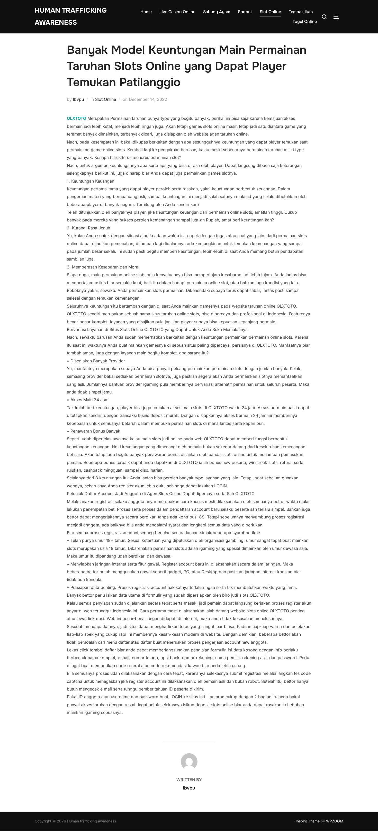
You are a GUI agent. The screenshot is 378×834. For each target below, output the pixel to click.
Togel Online (305, 21)
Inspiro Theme (308, 821)
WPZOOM (334, 821)
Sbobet (245, 11)
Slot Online (270, 11)
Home (146, 11)
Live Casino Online (177, 11)
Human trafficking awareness (71, 16)
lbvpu (78, 99)
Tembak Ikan (301, 11)
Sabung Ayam (216, 11)
